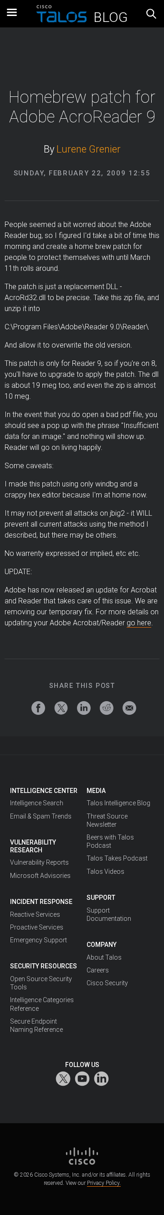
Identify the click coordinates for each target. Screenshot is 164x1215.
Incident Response (41, 901)
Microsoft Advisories (40, 875)
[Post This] (61, 708)
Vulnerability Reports (39, 862)
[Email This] (129, 708)
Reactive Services (35, 914)
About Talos (104, 957)
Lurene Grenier (88, 149)
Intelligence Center (43, 790)
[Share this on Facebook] (38, 708)
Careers (98, 970)
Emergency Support (38, 940)
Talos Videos (105, 871)
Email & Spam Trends (41, 816)
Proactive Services (36, 927)
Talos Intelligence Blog (118, 803)
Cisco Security (107, 983)
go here (139, 622)
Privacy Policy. (104, 1183)
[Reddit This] (106, 708)
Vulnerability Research (33, 846)
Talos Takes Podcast (117, 858)
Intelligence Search (36, 803)
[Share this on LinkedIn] (84, 708)
